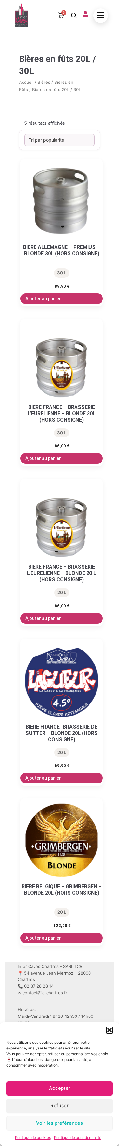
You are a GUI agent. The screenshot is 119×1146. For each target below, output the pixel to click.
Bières (43, 82)
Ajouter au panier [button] (43, 298)
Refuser (59, 1106)
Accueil (26, 82)
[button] (109, 1030)
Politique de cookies (33, 1137)
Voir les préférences (59, 1123)
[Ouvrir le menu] (100, 15)
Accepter (59, 1088)
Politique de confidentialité (77, 1137)
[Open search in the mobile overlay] (73, 15)
